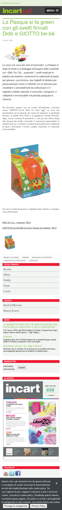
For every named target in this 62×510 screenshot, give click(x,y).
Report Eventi (11, 310)
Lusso (6, 291)
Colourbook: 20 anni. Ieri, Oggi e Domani (22, 346)
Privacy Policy (38, 506)
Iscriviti (22, 367)
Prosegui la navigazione (15, 506)
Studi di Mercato (12, 305)
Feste (6, 285)
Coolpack (7, 336)
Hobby (7, 280)
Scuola (7, 269)
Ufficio (6, 274)
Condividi (33, 260)
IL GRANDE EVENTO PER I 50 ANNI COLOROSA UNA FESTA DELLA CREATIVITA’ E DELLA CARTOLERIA (30, 326)
